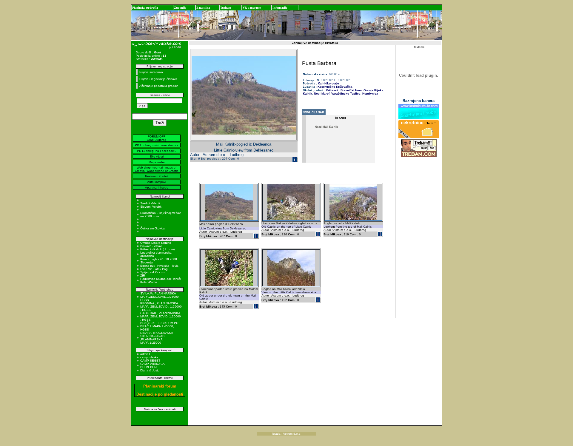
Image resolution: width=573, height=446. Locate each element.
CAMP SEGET (150, 360)
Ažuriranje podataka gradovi (158, 85)
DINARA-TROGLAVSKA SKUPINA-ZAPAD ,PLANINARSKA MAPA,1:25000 (156, 337)
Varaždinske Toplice (345, 93)
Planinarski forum (159, 386)
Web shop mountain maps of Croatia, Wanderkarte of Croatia (156, 169)
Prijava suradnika (151, 72)
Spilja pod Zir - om (152, 272)
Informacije (279, 7)
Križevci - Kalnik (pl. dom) (157, 249)
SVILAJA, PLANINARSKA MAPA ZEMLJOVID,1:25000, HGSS (160, 297)
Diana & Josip (149, 370)
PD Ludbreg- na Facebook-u (156, 150)
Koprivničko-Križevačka (335, 86)
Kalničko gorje (328, 83)
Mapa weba (157, 162)
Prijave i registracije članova (158, 79)
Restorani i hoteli (156, 176)
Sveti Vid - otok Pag (154, 269)
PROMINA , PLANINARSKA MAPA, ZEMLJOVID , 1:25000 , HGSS (161, 306)
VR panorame (252, 7)
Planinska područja (145, 7)
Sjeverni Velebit (150, 206)
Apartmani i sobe (156, 187)
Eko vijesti (157, 156)
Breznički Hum (351, 90)
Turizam (225, 7)
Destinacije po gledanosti (159, 394)
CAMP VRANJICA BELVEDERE (152, 365)
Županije (180, 7)
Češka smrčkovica (152, 228)
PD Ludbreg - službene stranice (156, 145)
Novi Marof (321, 93)
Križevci (332, 90)
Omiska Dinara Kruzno (155, 242)
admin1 (145, 354)
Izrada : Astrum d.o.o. (286, 433)
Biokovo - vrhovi (151, 246)
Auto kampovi (156, 181)
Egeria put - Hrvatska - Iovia (159, 265)
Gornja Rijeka (373, 90)
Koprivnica (369, 93)
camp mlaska (149, 357)
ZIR (142, 275)
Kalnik (307, 93)
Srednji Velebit (150, 203)
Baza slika (203, 7)
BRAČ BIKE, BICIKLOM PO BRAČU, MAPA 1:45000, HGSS (159, 326)
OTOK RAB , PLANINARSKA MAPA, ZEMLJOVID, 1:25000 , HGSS (160, 316)
